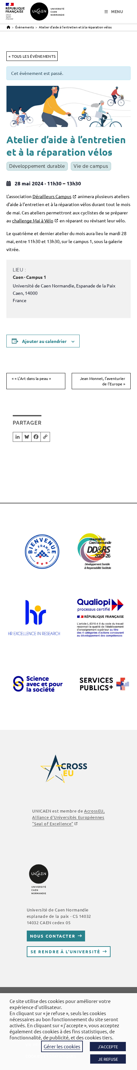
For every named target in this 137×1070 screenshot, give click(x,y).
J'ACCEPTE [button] (108, 1046)
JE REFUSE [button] (108, 1059)
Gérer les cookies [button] (62, 1046)
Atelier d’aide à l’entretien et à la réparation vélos (75, 27)
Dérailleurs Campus (51, 196)
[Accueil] (8, 27)
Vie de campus (91, 166)
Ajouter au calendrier (44, 341)
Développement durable (37, 166)
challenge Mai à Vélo (32, 220)
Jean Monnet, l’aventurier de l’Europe (102, 381)
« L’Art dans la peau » (31, 378)
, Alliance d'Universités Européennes (68, 817)
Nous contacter (53, 936)
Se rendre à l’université (65, 951)
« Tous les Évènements (32, 56)
